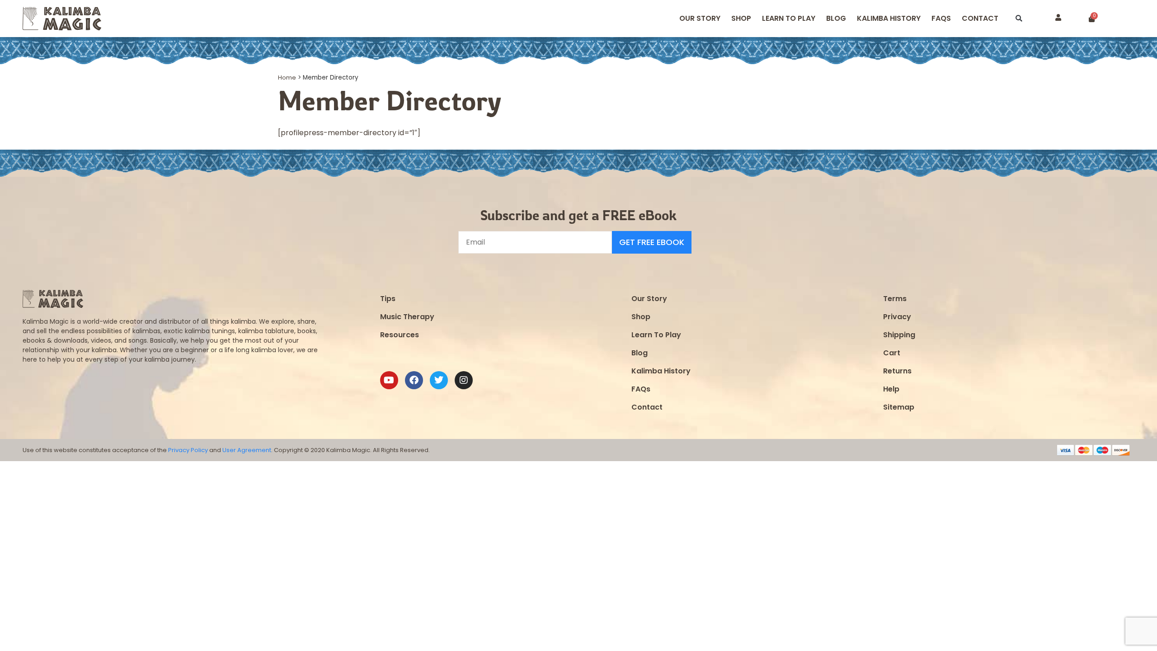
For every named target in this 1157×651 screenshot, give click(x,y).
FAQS (941, 18)
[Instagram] (464, 380)
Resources (399, 335)
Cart (891, 353)
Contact (980, 18)
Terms (895, 298)
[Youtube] (389, 380)
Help (891, 389)
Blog (836, 18)
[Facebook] (414, 380)
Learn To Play (656, 335)
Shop (741, 18)
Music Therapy (407, 316)
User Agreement (246, 450)
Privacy (897, 316)
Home (287, 77)
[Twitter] (439, 380)
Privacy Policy (188, 450)
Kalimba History (889, 18)
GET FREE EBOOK (651, 242)
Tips (387, 298)
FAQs (640, 389)
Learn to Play (788, 18)
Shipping (899, 335)
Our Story (699, 18)
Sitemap (898, 407)
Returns (897, 371)
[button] (1019, 19)
